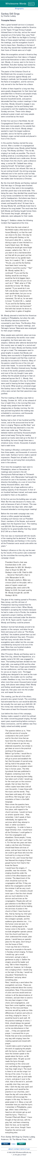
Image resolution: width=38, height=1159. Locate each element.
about (10, 1149)
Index (14, 1144)
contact (16, 1149)
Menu (31, 4)
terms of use (25, 1149)
